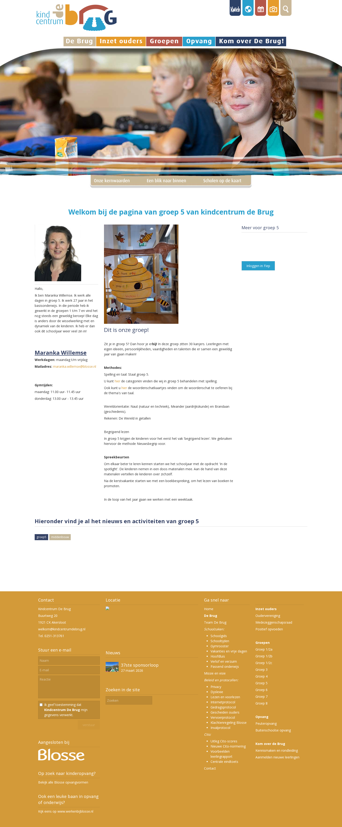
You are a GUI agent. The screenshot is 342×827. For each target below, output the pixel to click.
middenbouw (60, 537)
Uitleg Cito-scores (224, 741)
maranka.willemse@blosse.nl (74, 366)
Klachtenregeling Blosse (229, 722)
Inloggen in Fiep (258, 266)
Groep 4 (261, 676)
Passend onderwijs (225, 666)
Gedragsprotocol (223, 707)
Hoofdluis (218, 656)
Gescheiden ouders (225, 712)
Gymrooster (220, 646)
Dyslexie (217, 692)
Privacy (216, 687)
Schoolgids (219, 636)
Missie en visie (215, 673)
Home (208, 609)
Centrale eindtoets (224, 761)
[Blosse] (61, 759)
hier (117, 381)
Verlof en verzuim (224, 661)
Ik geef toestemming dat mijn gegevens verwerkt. (65, 709)
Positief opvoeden (269, 629)
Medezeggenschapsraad (273, 622)
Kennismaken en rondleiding (276, 750)
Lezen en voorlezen (225, 697)
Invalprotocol (220, 727)
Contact (210, 768)
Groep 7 (261, 696)
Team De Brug (215, 622)
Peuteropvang (266, 723)
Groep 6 (261, 690)
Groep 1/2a (263, 649)
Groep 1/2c (263, 663)
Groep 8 (261, 703)
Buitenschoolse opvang (273, 730)
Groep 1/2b (263, 656)
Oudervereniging (267, 615)
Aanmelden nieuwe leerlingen (277, 757)
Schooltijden (220, 641)
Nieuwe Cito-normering (228, 746)
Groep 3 (261, 669)
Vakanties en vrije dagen (229, 651)
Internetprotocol (223, 702)
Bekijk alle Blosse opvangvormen (63, 782)
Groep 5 (261, 683)
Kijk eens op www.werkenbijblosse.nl (65, 811)
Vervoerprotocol (223, 717)
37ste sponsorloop (140, 665)
